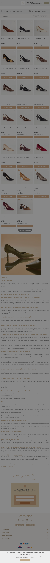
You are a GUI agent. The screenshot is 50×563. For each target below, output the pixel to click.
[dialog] (25, 281)
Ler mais (32, 557)
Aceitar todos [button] (25, 560)
